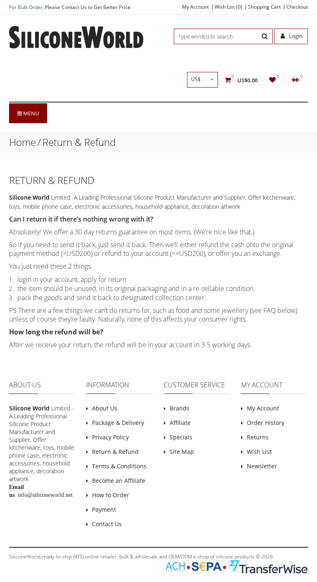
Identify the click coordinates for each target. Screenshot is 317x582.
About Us (104, 408)
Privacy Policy (110, 437)
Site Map (182, 452)
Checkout (297, 7)
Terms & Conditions (119, 466)
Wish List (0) (228, 7)
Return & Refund (79, 142)
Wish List (259, 452)
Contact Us (107, 524)
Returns (258, 437)
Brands (179, 408)
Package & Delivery (118, 423)
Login (295, 36)
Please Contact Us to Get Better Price (87, 7)
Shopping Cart (264, 7)
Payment (104, 509)
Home (22, 142)
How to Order (110, 495)
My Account (195, 7)
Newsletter (262, 466)
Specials (181, 437)
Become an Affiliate (118, 480)
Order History (265, 423)
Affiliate (180, 423)
